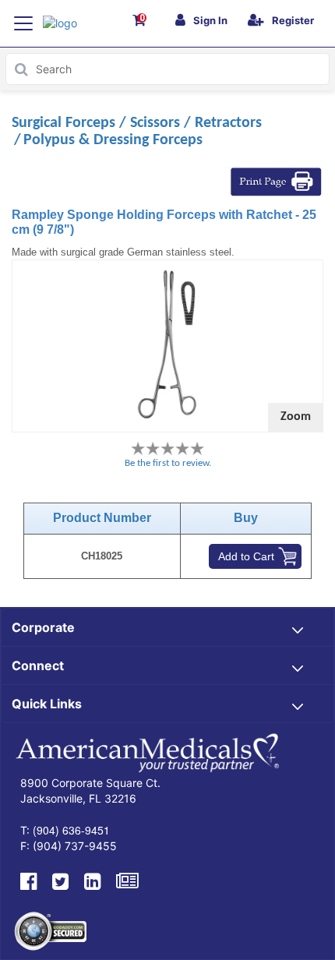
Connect (38, 665)
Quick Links (47, 703)
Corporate (43, 627)
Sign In (210, 20)
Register (293, 20)
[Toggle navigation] (23, 23)
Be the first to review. (168, 463)
